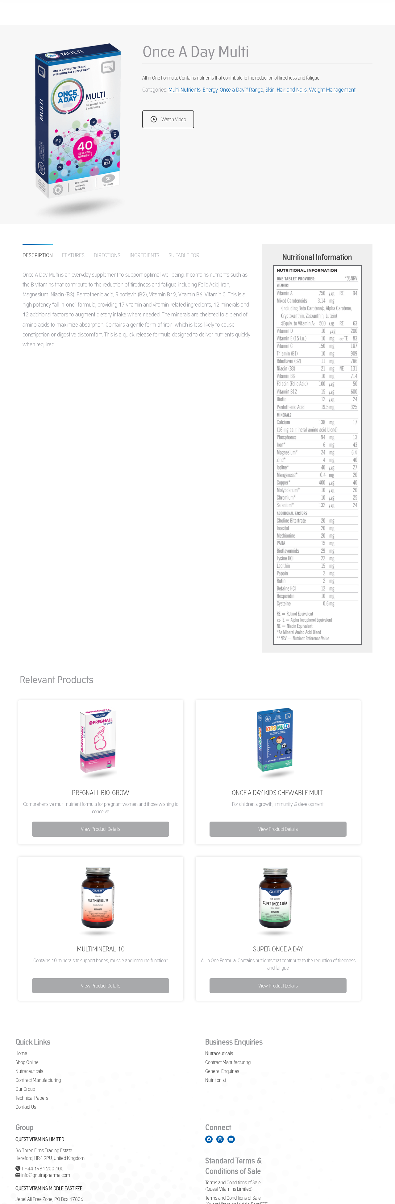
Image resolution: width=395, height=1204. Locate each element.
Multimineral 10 (101, 949)
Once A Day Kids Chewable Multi (278, 793)
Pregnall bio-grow (101, 793)
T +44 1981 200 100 (42, 1168)
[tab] (38, 252)
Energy (210, 89)
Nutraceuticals (29, 1071)
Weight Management (332, 89)
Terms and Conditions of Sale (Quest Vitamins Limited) (233, 1185)
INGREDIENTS (144, 255)
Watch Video (173, 119)
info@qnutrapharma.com (45, 1175)
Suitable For (183, 255)
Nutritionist (215, 1080)
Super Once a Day (278, 949)
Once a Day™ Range (241, 89)
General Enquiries (222, 1071)
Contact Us (25, 1107)
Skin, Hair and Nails (286, 89)
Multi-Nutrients (184, 89)
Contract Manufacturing (38, 1080)
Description (38, 255)
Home (21, 1053)
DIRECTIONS (107, 255)
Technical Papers (31, 1098)
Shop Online (27, 1062)
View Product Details (100, 829)
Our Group (25, 1089)
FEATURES (73, 255)
